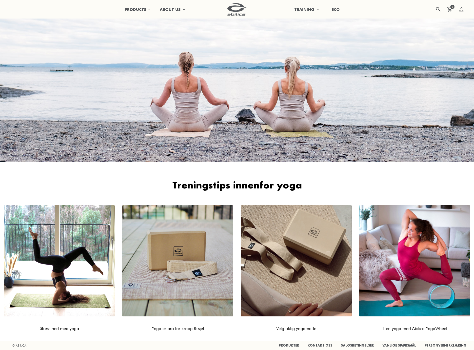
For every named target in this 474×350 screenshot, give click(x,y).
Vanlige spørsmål (399, 345)
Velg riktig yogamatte (296, 328)
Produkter (289, 345)
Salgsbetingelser (357, 345)
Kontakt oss (320, 345)
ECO (336, 9)
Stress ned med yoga (59, 328)
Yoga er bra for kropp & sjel (178, 328)
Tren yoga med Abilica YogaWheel (415, 328)
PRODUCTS (135, 9)
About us (170, 9)
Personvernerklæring (446, 345)
